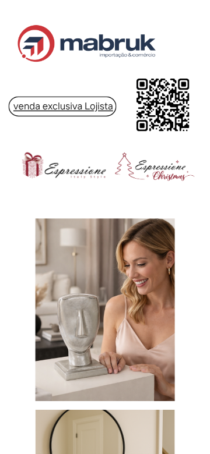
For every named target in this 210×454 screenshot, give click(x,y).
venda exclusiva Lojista (63, 106)
